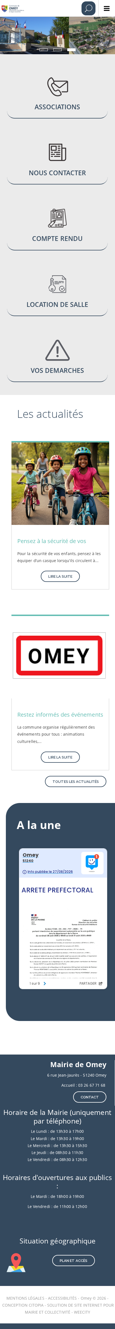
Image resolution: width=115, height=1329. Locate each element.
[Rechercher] (88, 8)
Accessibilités (63, 1298)
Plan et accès (73, 1261)
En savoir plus (57, 97)
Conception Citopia (23, 1305)
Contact (90, 1097)
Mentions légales (25, 1298)
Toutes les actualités (75, 782)
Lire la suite (60, 576)
